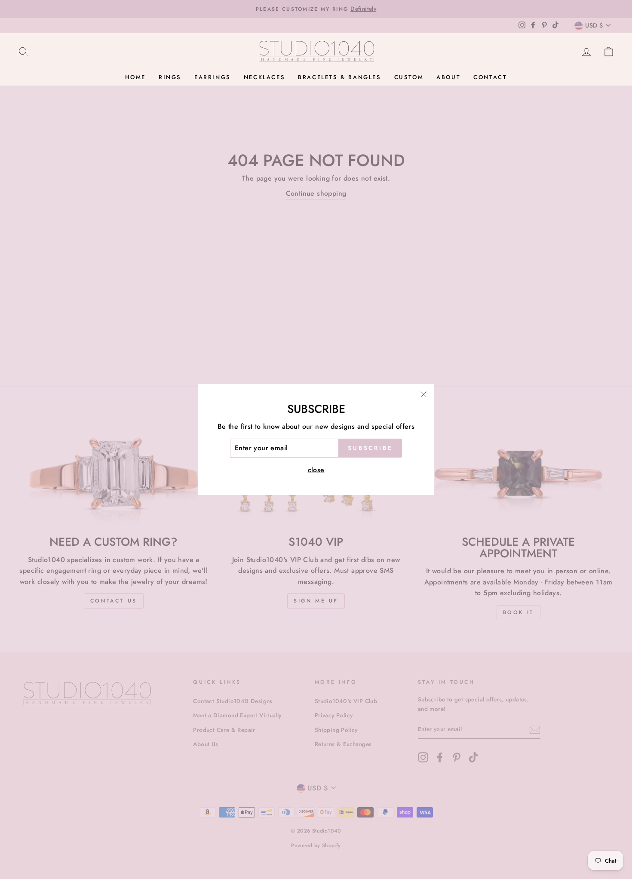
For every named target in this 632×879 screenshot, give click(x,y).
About (448, 77)
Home (135, 77)
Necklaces (264, 77)
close (316, 470)
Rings (170, 77)
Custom (409, 77)
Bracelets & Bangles (339, 77)
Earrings (212, 77)
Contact (490, 77)
